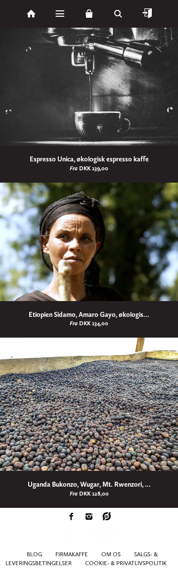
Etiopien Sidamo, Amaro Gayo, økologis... (89, 314)
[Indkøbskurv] (89, 13)
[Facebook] (71, 517)
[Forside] (31, 13)
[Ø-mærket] (106, 517)
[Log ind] (147, 13)
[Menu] (59, 13)
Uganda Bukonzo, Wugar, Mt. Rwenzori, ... (89, 484)
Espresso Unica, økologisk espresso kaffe (89, 159)
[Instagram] (89, 517)
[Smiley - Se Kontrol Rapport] (89, 541)
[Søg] (118, 13)
